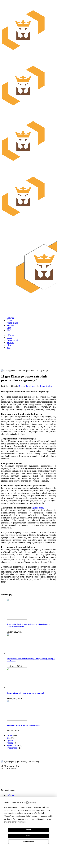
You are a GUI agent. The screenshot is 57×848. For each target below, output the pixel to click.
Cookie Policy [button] (12, 819)
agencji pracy (37, 508)
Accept (28, 830)
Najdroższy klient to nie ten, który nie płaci (23, 725)
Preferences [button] (22, 822)
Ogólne (10, 740)
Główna (10, 795)
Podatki (10, 743)
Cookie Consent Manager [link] (14, 802)
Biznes (21, 386)
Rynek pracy (31, 386)
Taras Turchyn (46, 386)
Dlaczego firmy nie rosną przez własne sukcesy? (25, 693)
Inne (9, 738)
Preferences (28, 842)
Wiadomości (12, 748)
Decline (28, 836)
